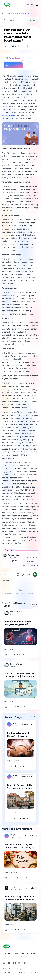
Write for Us (24, 954)
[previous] (31, 717)
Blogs (10, 954)
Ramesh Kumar (16, 612)
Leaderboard (15, 957)
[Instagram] (19, 963)
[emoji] (18, 574)
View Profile (30, 561)
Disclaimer (32, 972)
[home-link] (2, 13)
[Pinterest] (25, 963)
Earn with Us (33, 954)
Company (6, 957)
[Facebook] (14, 963)
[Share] (27, 46)
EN (28, 5)
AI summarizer (16, 65)
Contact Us (24, 957)
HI (32, 5)
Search (32, 20)
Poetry (16, 954)
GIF (29, 574)
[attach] (23, 574)
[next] (35, 717)
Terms (15, 972)
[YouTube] (9, 963)
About (25, 972)
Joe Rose (13, 887)
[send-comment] (35, 574)
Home (5, 954)
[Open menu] (37, 5)
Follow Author (14, 561)
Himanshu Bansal (15, 775)
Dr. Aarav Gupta (15, 723)
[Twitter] (4, 963)
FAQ (20, 972)
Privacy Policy (7, 972)
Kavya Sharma (16, 835)
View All (34, 604)
